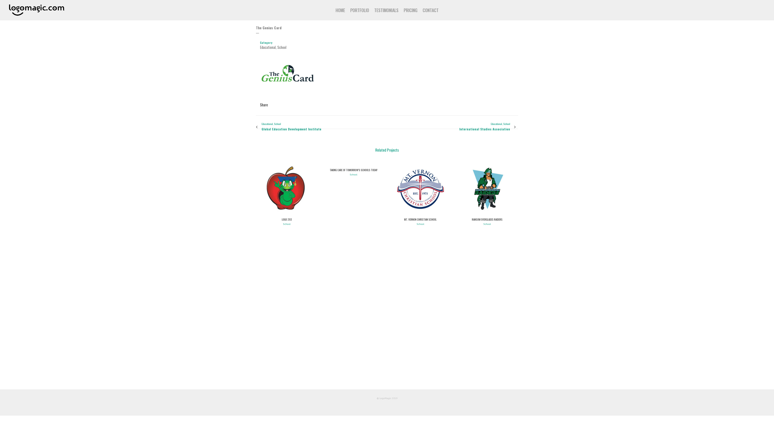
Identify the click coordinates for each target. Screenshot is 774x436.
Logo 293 (287, 219)
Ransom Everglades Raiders (487, 219)
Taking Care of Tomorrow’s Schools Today (354, 170)
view (286, 187)
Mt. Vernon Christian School (420, 219)
